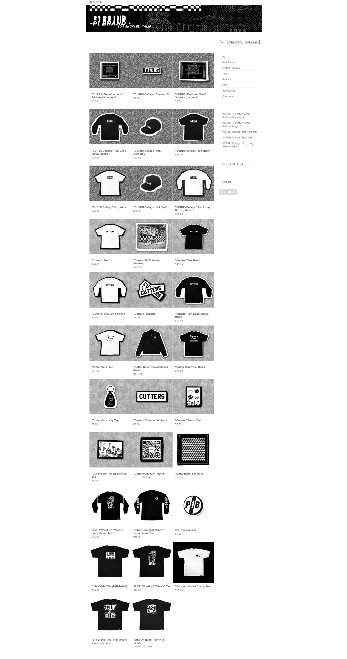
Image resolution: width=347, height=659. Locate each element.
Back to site (95, 1)
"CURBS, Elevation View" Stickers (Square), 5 (236, 115)
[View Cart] (235, 42)
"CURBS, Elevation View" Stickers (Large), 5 (236, 124)
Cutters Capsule (231, 68)
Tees (225, 73)
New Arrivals (229, 62)
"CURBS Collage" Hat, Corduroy (239, 131)
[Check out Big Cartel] (228, 192)
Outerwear (228, 96)
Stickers (226, 79)
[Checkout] (252, 42)
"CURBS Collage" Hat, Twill (237, 137)
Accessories (228, 90)
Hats (224, 85)
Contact (226, 182)
